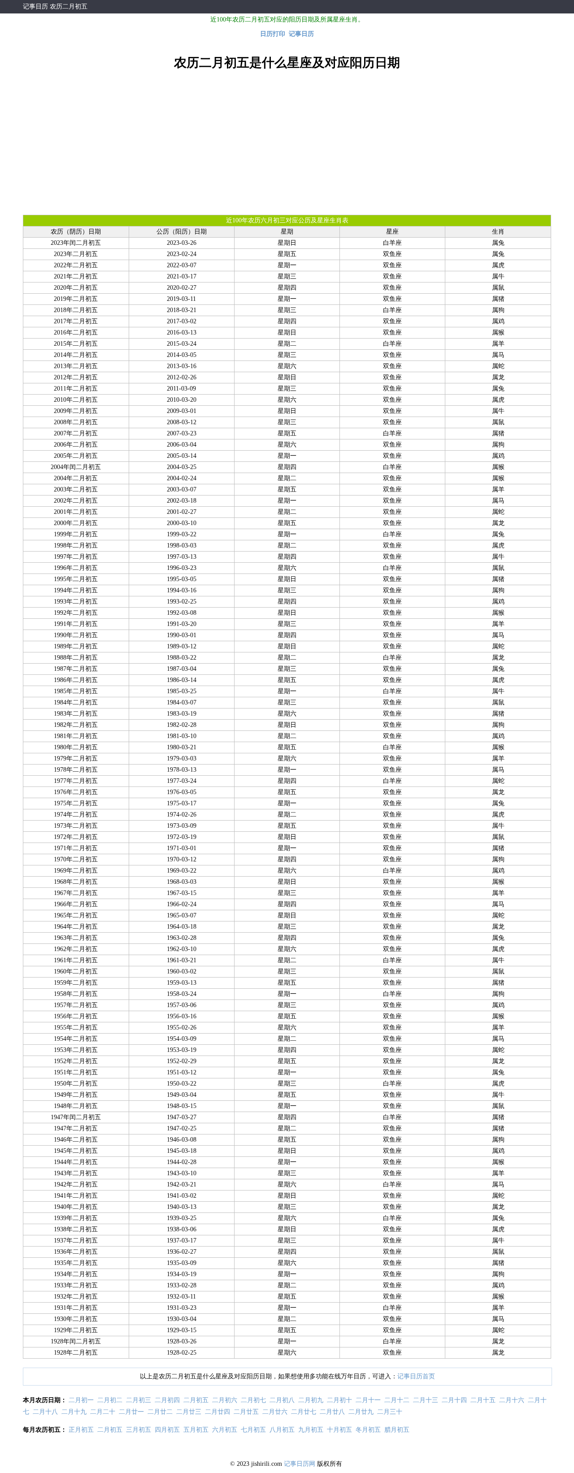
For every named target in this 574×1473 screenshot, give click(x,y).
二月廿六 (274, 1411)
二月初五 (196, 1400)
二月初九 (310, 1400)
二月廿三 (188, 1411)
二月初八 (282, 1400)
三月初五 (138, 1429)
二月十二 (396, 1400)
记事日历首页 (416, 1376)
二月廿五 (246, 1411)
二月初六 (224, 1400)
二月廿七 (303, 1411)
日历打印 (272, 33)
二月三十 (389, 1411)
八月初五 (282, 1429)
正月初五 (81, 1429)
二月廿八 (332, 1411)
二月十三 (425, 1400)
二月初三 (138, 1400)
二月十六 (511, 1400)
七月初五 (253, 1429)
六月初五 (224, 1429)
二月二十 (102, 1411)
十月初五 (339, 1429)
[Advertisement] (287, 142)
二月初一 (81, 1400)
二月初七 (253, 1400)
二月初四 (167, 1400)
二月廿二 (160, 1411)
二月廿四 (217, 1411)
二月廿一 (131, 1411)
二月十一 (368, 1400)
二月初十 (339, 1400)
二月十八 (45, 1411)
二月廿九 (361, 1411)
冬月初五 (368, 1429)
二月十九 (74, 1411)
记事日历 (35, 6)
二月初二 (109, 1400)
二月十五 (483, 1400)
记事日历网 (299, 1463)
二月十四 (454, 1400)
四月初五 (167, 1429)
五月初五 (196, 1429)
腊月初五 (396, 1429)
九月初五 (310, 1429)
